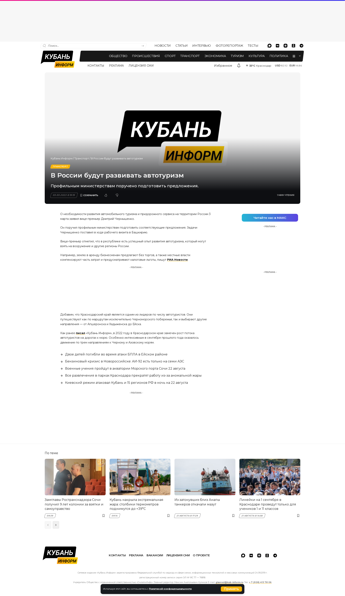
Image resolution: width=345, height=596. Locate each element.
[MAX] (269, 45)
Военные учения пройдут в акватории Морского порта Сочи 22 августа (125, 368)
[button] (231, 589)
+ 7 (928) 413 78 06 (260, 582)
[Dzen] (285, 45)
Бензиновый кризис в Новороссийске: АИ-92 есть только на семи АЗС (124, 361)
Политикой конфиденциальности (170, 588)
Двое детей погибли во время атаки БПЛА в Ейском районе (116, 354)
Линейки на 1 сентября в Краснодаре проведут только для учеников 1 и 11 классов (267, 504)
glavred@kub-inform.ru (229, 582)
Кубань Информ (61, 158)
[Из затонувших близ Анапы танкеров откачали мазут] (204, 477)
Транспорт (81, 158)
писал (80, 333)
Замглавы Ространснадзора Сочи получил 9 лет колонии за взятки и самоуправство (74, 504)
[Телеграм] (301, 45)
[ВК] (277, 45)
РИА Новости (177, 259)
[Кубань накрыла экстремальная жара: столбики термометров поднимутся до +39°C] (140, 477)
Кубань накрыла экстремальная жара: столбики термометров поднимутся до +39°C (136, 504)
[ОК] (293, 45)
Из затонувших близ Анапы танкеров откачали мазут (197, 502)
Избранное (223, 65)
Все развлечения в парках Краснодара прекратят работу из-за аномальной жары (133, 375)
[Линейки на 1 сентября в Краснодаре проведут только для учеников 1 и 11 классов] (269, 477)
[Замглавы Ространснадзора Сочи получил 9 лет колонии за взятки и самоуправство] (75, 477)
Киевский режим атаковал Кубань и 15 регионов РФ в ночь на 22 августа (126, 383)
